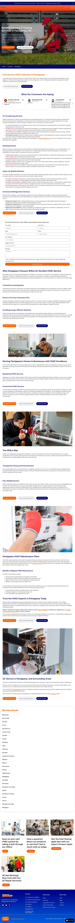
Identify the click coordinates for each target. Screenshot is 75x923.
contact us (53, 693)
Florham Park (6, 732)
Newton (4, 770)
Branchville (5, 718)
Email (6, 231)
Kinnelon (5, 752)
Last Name (41, 225)
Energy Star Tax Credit (48, 902)
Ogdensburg (6, 773)
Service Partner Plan (37, 563)
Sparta (4, 790)
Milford (4, 763)
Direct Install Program (45, 138)
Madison (4, 759)
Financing (45, 900)
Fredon (4, 739)
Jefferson (5, 749)
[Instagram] (9, 905)
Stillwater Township (8, 794)
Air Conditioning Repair (31, 902)
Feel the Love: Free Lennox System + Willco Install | (37, 3)
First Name (8, 225)
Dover (4, 725)
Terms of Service (58, 918)
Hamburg (5, 742)
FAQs (61, 898)
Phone (39, 231)
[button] (72, 104)
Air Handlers (28, 906)
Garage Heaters (29, 909)
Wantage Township (8, 804)
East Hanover (6, 728)
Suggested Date (9, 243)
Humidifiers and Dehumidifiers (29, 912)
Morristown (5, 766)
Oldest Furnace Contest (49, 907)
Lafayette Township (8, 756)
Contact (62, 905)
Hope (3, 746)
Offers (44, 898)
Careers (62, 902)
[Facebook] (2, 905)
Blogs (61, 900)
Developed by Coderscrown (17, 918)
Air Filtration (28, 904)
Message (7, 249)
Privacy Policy (49, 918)
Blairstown (5, 715)
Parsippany (5, 776)
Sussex (4, 797)
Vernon (4, 800)
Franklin (4, 735)
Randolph (5, 780)
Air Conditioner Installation (32, 897)
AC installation (18, 689)
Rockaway (5, 783)
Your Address (8, 237)
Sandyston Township (8, 787)
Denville (4, 721)
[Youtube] (6, 905)
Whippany (5, 807)
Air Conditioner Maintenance (32, 899)
